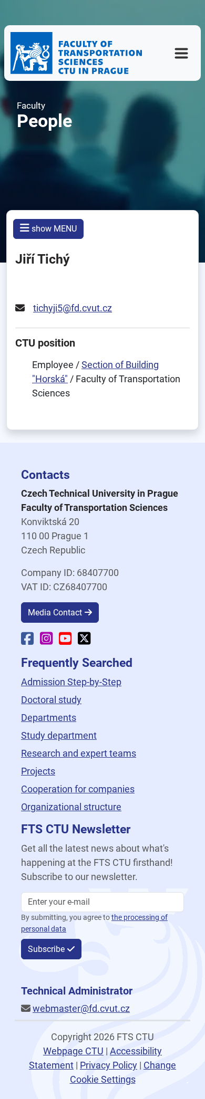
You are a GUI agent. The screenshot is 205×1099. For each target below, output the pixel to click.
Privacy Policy (108, 1065)
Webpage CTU (73, 1050)
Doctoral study (51, 699)
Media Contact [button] (55, 612)
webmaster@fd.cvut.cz (81, 1008)
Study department (59, 735)
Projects (38, 771)
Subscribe (46, 949)
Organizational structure (71, 806)
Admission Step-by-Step (71, 681)
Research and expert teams (78, 753)
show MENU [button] (53, 229)
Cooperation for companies (78, 788)
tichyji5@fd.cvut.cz (72, 307)
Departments (48, 717)
